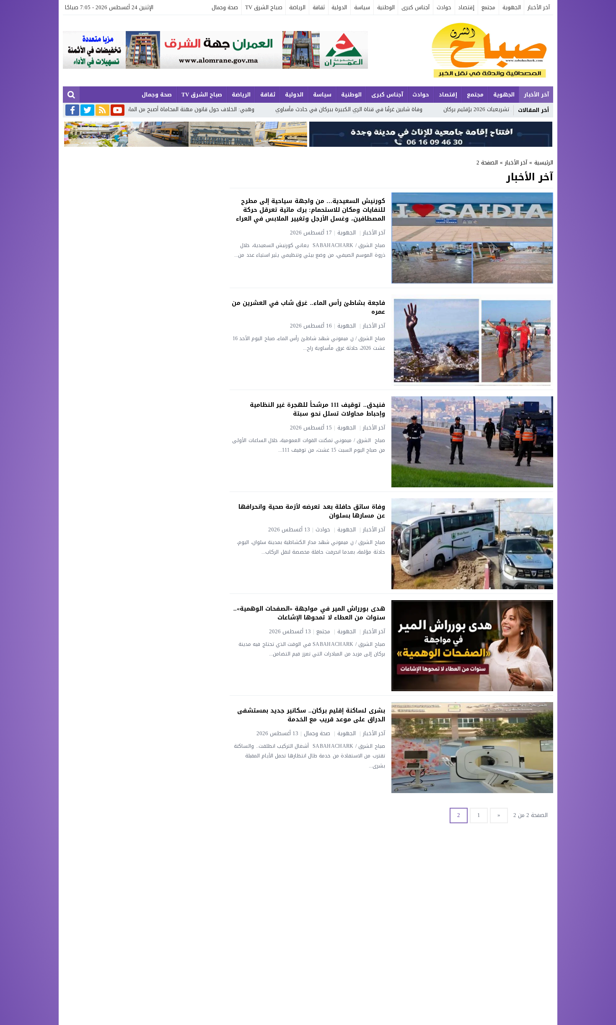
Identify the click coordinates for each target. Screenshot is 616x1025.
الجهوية (511, 7)
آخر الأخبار (539, 7)
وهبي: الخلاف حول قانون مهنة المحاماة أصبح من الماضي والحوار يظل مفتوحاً (218, 109)
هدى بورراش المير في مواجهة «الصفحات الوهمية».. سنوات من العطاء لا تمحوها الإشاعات (309, 613)
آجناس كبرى (415, 7)
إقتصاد (466, 7)
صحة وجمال (225, 7)
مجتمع (488, 7)
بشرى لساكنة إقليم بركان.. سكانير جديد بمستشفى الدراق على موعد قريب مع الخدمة (311, 715)
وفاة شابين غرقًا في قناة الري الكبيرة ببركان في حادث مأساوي (403, 109)
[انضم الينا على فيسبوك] (72, 110)
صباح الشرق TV (263, 7)
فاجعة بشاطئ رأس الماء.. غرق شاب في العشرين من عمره (308, 307)
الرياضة (297, 7)
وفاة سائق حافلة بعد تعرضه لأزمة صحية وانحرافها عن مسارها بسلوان (311, 511)
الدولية (339, 7)
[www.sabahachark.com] (460, 50)
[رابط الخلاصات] (102, 110)
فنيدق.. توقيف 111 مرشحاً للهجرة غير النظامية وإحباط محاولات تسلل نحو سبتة (317, 409)
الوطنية (386, 7)
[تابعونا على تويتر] (87, 110)
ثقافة (319, 7)
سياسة (362, 7)
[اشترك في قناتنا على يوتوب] (117, 110)
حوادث (444, 7)
